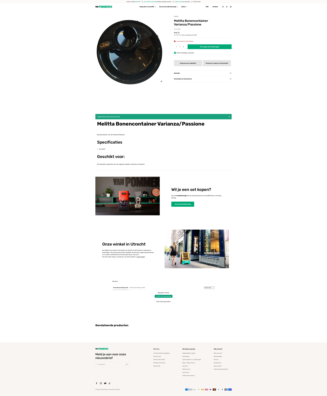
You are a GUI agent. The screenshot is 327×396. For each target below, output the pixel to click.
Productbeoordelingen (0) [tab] (120, 287)
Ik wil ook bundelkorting (183, 204)
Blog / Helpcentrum (188, 363)
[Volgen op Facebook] (96, 383)
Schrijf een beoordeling (163, 296)
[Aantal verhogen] (183, 47)
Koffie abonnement (188, 375)
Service (216, 359)
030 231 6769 (197, 1)
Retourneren (186, 369)
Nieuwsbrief (217, 366)
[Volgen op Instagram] (101, 383)
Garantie (185, 366)
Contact (215, 6)
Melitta (176, 16)
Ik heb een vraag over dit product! (217, 63)
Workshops (185, 356)
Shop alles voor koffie (147, 6)
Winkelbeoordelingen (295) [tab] (137, 287)
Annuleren (185, 372)
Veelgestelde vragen (188, 353)
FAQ (207, 6)
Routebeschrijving (159, 363)
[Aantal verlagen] (176, 47)
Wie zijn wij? (157, 356)
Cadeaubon (217, 363)
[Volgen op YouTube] (105, 383)
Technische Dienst (159, 359)
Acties (183, 6)
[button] (188, 63)
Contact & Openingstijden (161, 353)
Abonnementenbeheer (221, 369)
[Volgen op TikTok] (109, 383)
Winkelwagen (218, 356)
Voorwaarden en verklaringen (191, 359)
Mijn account (218, 353)
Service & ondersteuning (167, 6)
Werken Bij (156, 366)
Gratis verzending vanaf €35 (189, 35)
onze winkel (141, 257)
